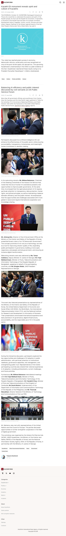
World (3, 495)
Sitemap (3, 522)
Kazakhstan (4, 448)
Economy (3, 489)
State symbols (5, 510)
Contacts (3, 525)
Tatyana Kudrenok (12, 455)
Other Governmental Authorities (16, 448)
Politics (3, 485)
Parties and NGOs (16, 79)
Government (34, 448)
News (3, 79)
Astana (24, 79)
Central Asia (5, 451)
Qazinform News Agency (22, 105)
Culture (8, 79)
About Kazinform (5, 507)
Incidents (3, 498)
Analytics (3, 492)
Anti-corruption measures (7, 513)
